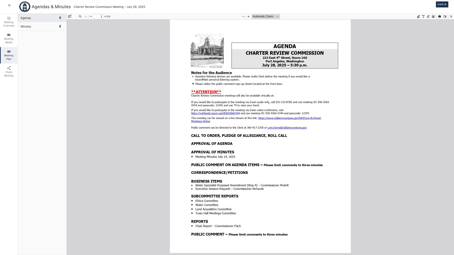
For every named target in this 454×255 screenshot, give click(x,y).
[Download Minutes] (60, 26)
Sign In (442, 4)
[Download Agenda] (60, 17)
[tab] (9, 22)
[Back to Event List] (9, 5)
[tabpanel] (236, 134)
